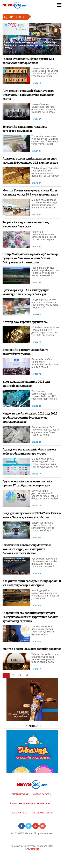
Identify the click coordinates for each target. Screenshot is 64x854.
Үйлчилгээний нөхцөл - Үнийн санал (30, 803)
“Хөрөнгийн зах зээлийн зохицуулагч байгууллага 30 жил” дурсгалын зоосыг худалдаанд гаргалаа (30, 617)
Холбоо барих (41, 794)
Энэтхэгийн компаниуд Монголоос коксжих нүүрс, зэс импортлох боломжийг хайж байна (27, 549)
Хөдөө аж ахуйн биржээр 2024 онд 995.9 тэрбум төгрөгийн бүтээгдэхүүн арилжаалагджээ (30, 417)
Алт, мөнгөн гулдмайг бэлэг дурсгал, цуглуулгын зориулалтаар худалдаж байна (28, 95)
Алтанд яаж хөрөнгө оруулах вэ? (25, 322)
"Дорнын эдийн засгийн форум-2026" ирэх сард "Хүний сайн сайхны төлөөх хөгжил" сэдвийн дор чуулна (31, 45)
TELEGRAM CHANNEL (43, 812)
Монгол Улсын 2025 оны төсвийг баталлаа (32, 649)
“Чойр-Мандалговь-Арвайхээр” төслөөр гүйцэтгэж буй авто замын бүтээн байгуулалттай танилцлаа (30, 258)
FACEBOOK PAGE (19, 812)
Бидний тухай (20, 794)
